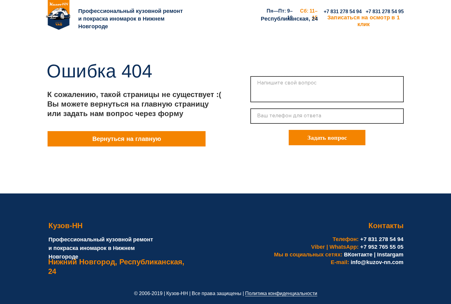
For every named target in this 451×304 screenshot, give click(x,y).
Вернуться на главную (126, 138)
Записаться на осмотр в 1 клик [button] (363, 20)
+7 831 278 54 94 (343, 11)
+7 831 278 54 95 (385, 11)
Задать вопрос (327, 137)
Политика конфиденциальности (281, 293)
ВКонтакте (358, 254)
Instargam (390, 254)
